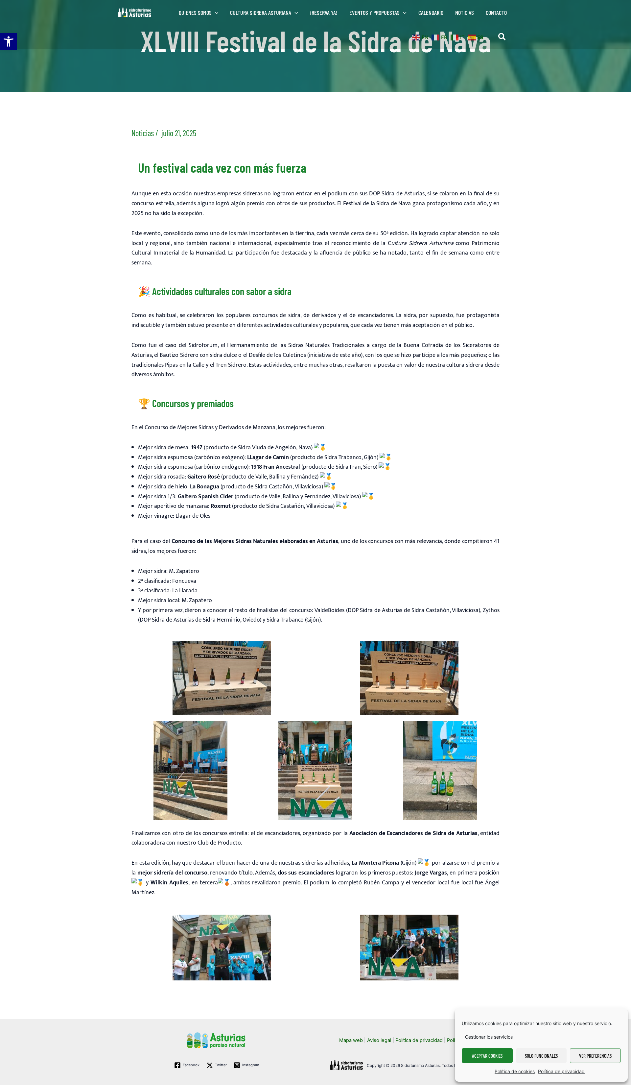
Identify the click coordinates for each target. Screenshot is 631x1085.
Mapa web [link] (351, 1040)
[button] (215, 12)
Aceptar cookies (487, 1056)
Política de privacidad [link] (561, 1071)
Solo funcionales (541, 1056)
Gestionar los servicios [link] (489, 1037)
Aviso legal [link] (379, 1040)
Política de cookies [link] (515, 1071)
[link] (8, 41)
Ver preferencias (595, 1056)
